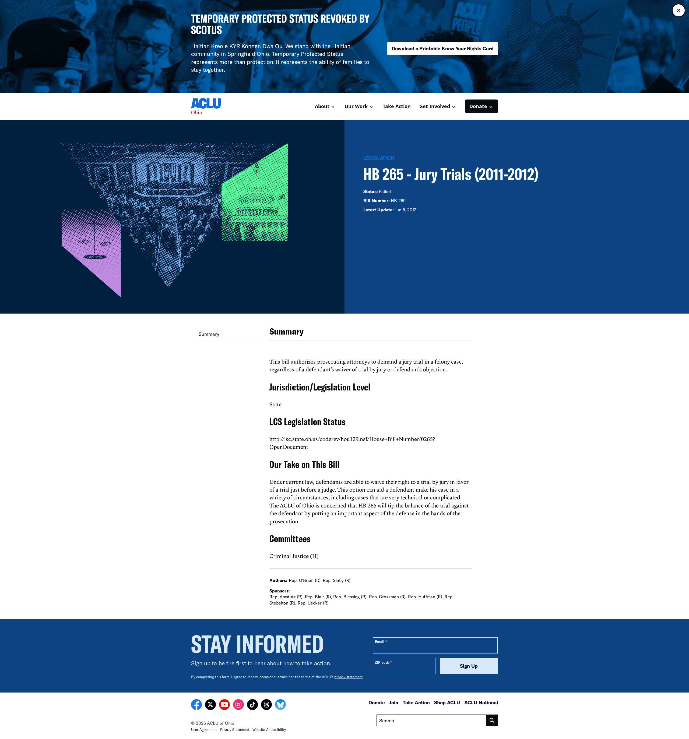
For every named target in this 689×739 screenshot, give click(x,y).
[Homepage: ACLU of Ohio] (210, 106)
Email (380, 641)
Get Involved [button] (434, 106)
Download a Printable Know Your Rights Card (443, 48)
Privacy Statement (234, 729)
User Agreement (204, 729)
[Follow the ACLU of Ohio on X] (210, 705)
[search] (492, 720)
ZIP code (383, 662)
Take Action (397, 106)
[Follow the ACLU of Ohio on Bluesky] (280, 705)
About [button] (322, 106)
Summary (209, 334)
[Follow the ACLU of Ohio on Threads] (266, 705)
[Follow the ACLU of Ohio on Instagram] (238, 705)
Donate (376, 702)
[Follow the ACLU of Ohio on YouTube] (224, 705)
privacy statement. (349, 677)
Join (393, 702)
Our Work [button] (356, 106)
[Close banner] (678, 10)
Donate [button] (478, 106)
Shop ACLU (447, 702)
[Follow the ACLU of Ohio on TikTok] (252, 705)
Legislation (379, 158)
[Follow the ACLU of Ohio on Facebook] (196, 705)
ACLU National (481, 702)
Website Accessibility (269, 729)
